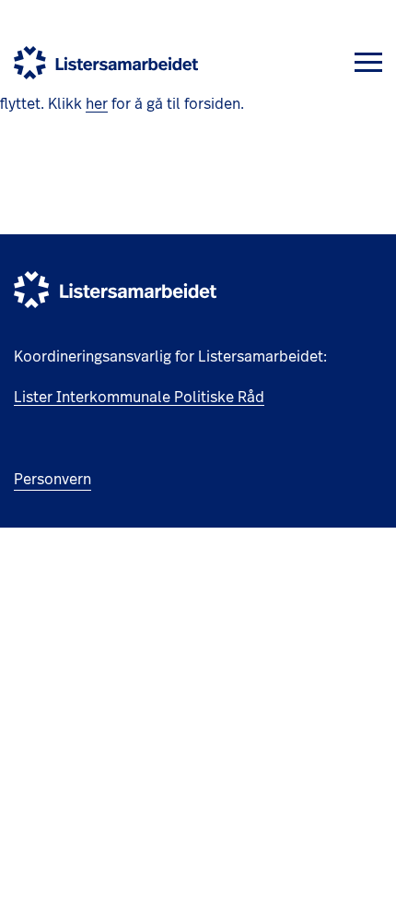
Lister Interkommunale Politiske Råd (139, 397)
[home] (106, 62)
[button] (368, 62)
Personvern (52, 479)
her (97, 104)
